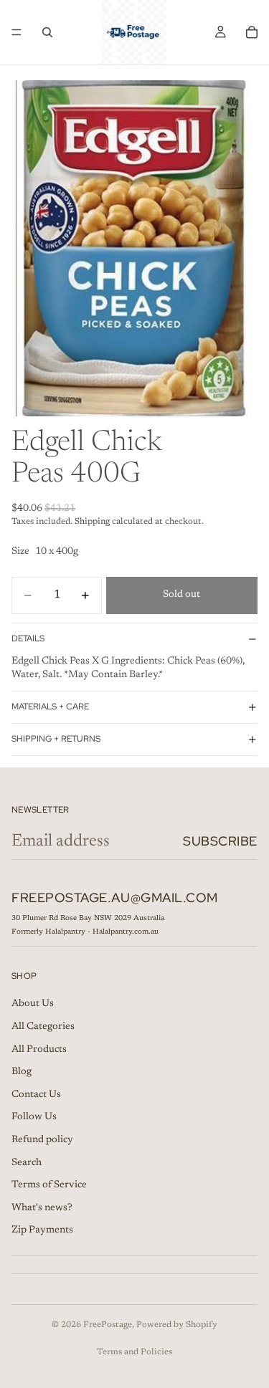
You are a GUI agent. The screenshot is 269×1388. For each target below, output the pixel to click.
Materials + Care (50, 706)
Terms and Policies (134, 1352)
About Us (32, 1004)
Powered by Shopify (176, 1325)
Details (27, 638)
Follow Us (34, 1117)
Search (26, 1162)
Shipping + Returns (55, 739)
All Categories (43, 1027)
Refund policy (42, 1140)
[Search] (47, 32)
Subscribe (220, 841)
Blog (21, 1072)
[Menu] (16, 32)
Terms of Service (49, 1185)
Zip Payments (42, 1230)
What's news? (41, 1207)
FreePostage (107, 1325)
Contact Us (36, 1094)
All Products (39, 1049)
